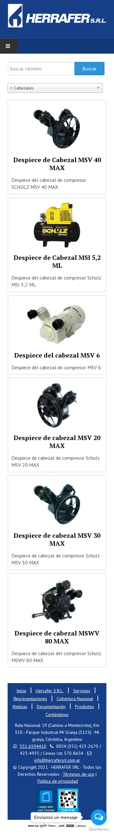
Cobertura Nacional (75, 698)
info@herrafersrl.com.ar (57, 760)
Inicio (21, 691)
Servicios (81, 691)
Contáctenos (57, 714)
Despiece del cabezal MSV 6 (57, 355)
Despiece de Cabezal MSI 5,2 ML (57, 261)
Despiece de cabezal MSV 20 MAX (57, 441)
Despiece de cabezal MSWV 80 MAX (57, 637)
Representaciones (30, 698)
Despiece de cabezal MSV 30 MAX (57, 539)
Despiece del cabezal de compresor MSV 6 (56, 367)
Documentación (51, 706)
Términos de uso (78, 774)
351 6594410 (33, 746)
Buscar (89, 68)
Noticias (20, 706)
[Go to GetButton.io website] (99, 829)
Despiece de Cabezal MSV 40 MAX (57, 163)
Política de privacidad (57, 781)
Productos (84, 706)
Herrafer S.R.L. (50, 691)
